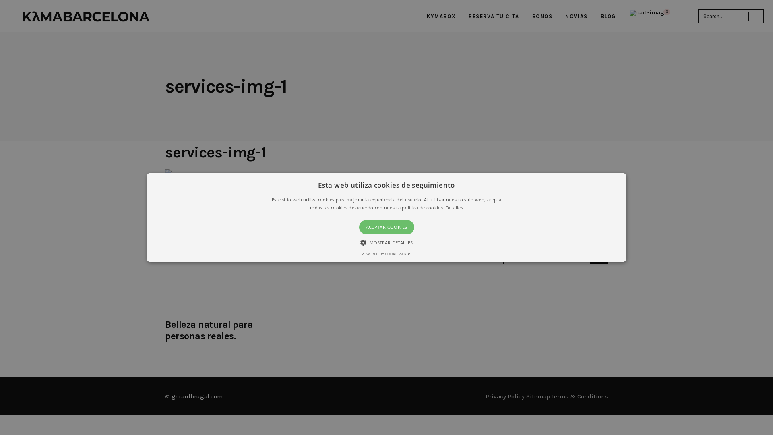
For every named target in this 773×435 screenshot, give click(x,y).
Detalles (454, 208)
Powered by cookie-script (387, 254)
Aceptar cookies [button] (386, 227)
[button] (386, 217)
